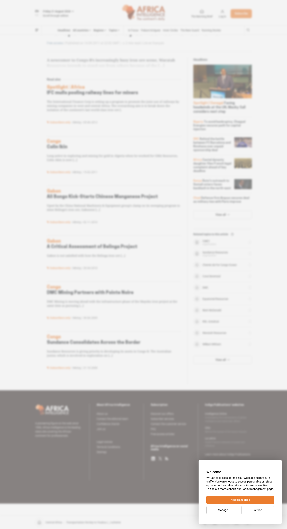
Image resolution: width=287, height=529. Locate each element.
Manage (223, 510)
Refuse (257, 510)
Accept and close (240, 499)
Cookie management (254, 489)
